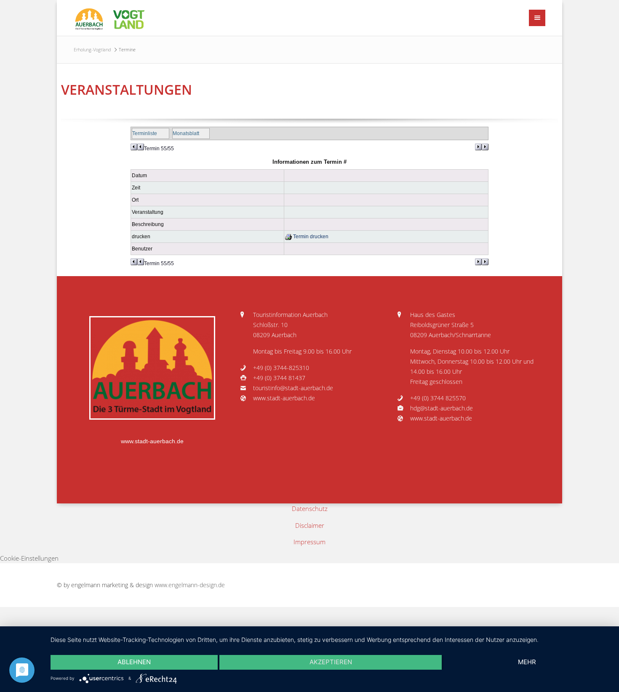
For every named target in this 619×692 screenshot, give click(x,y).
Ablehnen (134, 662)
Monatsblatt (186, 133)
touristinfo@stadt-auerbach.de (293, 388)
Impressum (309, 542)
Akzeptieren (331, 662)
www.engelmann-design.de (190, 585)
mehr (527, 662)
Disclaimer (309, 525)
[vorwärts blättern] (481, 147)
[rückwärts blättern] (137, 147)
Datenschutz (310, 508)
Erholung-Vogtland (92, 49)
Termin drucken (310, 237)
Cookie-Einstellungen (29, 558)
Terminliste (144, 133)
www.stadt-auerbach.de (152, 441)
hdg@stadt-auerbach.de (441, 408)
